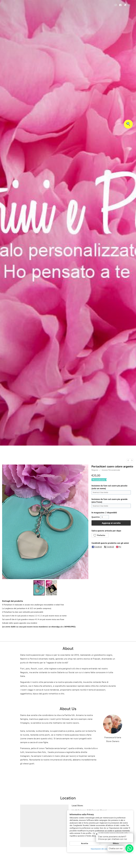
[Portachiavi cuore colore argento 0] (39, 587)
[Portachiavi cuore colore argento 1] (51, 587)
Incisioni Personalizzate (111, 470)
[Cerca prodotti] (128, 124)
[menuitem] (128, 460)
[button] (100, 535)
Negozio (95, 470)
